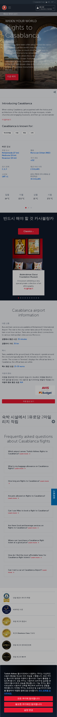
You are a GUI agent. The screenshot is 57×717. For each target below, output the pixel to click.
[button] (28, 710)
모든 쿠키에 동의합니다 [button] (28, 698)
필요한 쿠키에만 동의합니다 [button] (28, 704)
